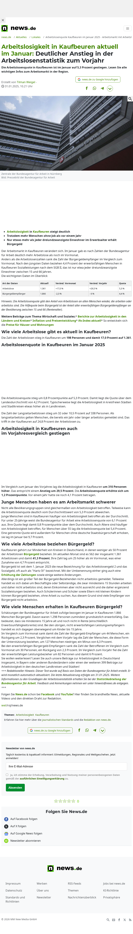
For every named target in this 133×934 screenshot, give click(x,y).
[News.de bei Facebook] (119, 919)
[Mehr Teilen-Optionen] (110, 88)
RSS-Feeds (74, 883)
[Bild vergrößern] (130, 98)
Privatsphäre (111, 897)
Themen (73, 890)
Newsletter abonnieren (25, 841)
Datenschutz (14, 890)
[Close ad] (3, 20)
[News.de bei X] (124, 919)
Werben (42, 883)
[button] (98, 79)
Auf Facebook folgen (23, 819)
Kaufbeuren (42, 714)
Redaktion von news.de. (97, 719)
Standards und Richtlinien (15, 899)
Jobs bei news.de (114, 883)
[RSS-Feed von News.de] (130, 919)
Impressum (13, 883)
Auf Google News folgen (26, 833)
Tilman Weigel (26, 82)
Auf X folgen (18, 826)
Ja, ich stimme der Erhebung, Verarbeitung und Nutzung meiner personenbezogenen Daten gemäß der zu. (63, 776)
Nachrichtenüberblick (82, 897)
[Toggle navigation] (128, 28)
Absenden (15, 788)
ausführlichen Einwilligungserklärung (42, 778)
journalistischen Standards (57, 719)
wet (3, 705)
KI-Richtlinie (111, 890)
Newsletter (44, 897)
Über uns (43, 890)
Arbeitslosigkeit (25, 714)
